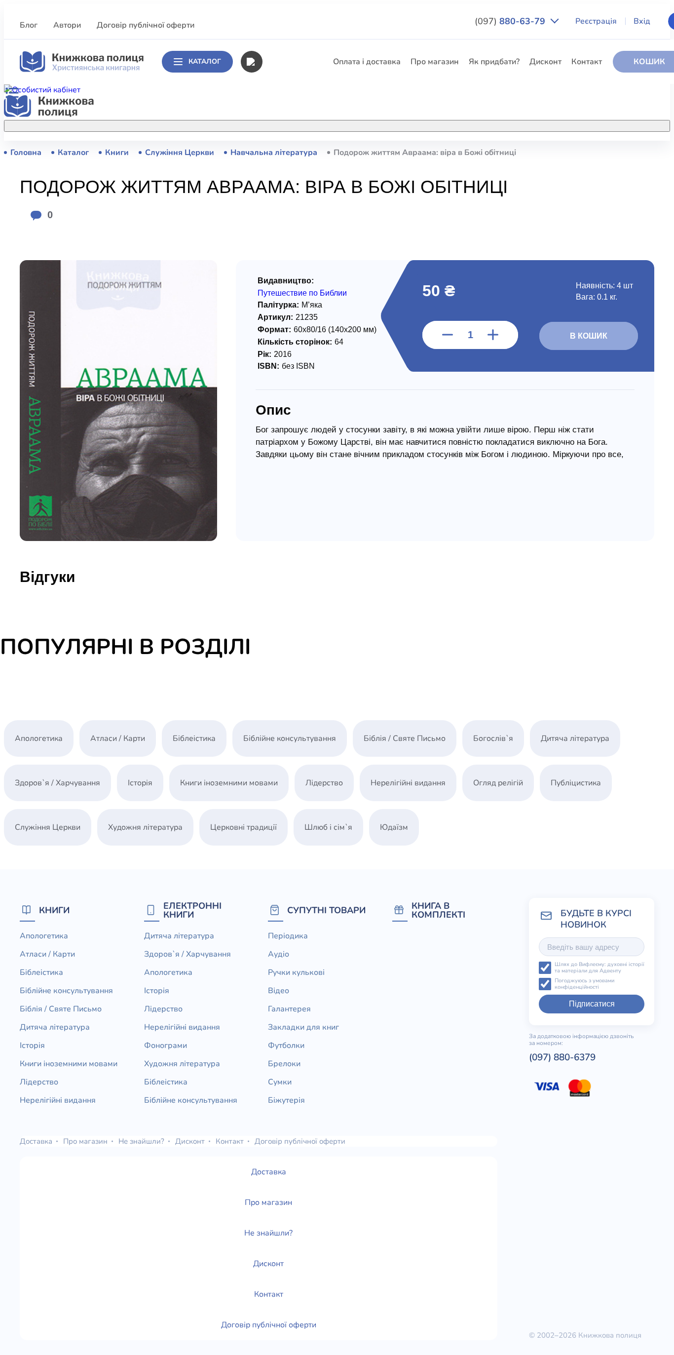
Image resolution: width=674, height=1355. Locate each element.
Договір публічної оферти (145, 25)
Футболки (286, 1045)
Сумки (280, 1082)
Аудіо (278, 954)
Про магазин (435, 61)
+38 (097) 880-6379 (550, 152)
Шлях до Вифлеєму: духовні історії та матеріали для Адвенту (599, 968)
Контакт (586, 61)
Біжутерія (286, 1100)
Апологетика (286, 152)
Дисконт (545, 61)
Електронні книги (192, 910)
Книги (54, 910)
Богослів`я (282, 389)
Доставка (36, 1141)
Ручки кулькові (296, 972)
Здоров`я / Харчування (304, 426)
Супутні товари (326, 910)
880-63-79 (511, 21)
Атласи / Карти (289, 170)
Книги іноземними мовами (311, 279)
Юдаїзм (394, 827)
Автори (67, 25)
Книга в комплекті (438, 910)
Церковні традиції (295, 334)
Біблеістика (283, 188)
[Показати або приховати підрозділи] (357, 124)
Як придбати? (494, 61)
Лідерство (281, 298)
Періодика (288, 935)
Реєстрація (596, 21)
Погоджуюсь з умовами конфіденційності (584, 984)
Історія (274, 261)
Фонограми (165, 1045)
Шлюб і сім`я (286, 407)
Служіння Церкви (295, 353)
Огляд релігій (498, 782)
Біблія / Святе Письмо (303, 225)
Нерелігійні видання (299, 316)
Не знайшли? (141, 1141)
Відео (278, 990)
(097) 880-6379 (562, 1057)
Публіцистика (287, 371)
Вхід (642, 21)
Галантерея (289, 1009)
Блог (28, 25)
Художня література (145, 827)
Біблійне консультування (308, 206)
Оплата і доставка (367, 61)
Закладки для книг (303, 1027)
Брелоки (284, 1063)
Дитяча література (296, 243)
